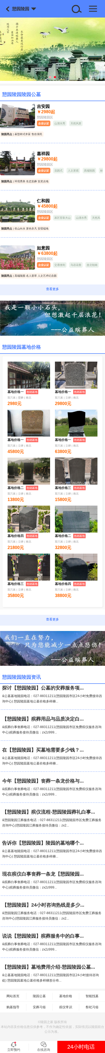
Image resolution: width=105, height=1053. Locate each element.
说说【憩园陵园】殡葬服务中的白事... (43, 936)
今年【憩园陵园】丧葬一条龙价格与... (43, 781)
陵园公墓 (39, 996)
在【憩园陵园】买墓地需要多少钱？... (43, 750)
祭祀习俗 (92, 1007)
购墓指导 (12, 1007)
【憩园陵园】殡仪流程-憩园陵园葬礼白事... (48, 812)
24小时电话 (81, 1047)
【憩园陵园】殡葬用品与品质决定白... (43, 719)
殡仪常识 (65, 1007)
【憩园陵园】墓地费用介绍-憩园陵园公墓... (48, 967)
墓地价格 (65, 996)
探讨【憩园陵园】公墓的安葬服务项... (43, 688)
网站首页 (12, 996)
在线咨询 (43, 1050)
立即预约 (13, 1050)
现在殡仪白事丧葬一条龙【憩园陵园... (43, 874)
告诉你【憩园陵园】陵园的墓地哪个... (43, 843)
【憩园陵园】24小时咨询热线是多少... (43, 905)
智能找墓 (92, 996)
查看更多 (52, 289)
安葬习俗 (39, 1007)
